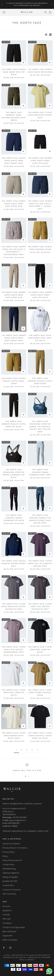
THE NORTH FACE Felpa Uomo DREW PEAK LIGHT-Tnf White (40, 338)
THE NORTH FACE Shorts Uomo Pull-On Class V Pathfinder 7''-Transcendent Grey (14, 251)
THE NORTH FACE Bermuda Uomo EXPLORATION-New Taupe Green (14, 116)
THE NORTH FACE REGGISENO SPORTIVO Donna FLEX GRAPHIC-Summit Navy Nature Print (40, 426)
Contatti (6, 914)
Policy (5, 856)
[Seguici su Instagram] (10, 947)
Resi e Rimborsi (9, 931)
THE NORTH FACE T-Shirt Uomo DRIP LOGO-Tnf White (14, 692)
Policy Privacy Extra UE (12, 860)
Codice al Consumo (12, 889)
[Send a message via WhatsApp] (49, 971)
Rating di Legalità (10, 877)
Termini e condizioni (11, 843)
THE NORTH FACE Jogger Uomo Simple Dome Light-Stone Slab (14, 295)
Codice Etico (8, 885)
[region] (27, 767)
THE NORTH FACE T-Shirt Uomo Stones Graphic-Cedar (40, 692)
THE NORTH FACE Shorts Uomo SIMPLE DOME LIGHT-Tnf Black (40, 160)
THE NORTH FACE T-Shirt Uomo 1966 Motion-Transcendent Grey (14, 649)
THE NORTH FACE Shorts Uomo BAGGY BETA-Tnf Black (14, 72)
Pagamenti (7, 935)
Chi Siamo (7, 923)
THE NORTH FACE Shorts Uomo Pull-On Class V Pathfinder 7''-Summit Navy (40, 205)
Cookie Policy (8, 864)
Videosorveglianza (11, 873)
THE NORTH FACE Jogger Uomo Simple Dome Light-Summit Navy (14, 338)
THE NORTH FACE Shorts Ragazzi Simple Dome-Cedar (14, 381)
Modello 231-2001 (10, 881)
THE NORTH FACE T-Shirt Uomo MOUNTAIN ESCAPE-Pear (40, 115)
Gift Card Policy (9, 894)
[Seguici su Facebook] (4, 947)
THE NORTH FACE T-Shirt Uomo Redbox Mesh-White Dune (14, 735)
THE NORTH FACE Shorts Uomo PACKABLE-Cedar (40, 248)
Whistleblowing (9, 868)
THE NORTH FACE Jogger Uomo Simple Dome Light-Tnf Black (40, 295)
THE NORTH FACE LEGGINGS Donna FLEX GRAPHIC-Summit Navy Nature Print (40, 519)
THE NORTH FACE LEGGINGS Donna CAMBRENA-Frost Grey (40, 472)
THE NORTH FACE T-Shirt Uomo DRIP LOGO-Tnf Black (40, 649)
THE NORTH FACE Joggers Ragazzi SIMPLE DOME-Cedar (40, 381)
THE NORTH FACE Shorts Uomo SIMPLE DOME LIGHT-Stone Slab (14, 203)
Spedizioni (7, 910)
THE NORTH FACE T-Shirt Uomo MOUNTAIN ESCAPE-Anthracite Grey (13, 606)
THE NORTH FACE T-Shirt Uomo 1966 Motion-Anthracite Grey (40, 606)
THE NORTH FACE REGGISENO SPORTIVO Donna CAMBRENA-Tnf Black (14, 473)
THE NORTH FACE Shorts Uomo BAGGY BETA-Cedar (40, 70)
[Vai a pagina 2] (37, 750)
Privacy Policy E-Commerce (15, 848)
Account (6, 906)
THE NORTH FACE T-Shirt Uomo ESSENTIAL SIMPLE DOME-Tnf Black (40, 735)
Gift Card (7, 919)
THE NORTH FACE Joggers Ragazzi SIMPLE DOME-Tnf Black (14, 424)
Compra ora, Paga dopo (14, 927)
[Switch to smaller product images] (50, 34)
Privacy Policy (9, 852)
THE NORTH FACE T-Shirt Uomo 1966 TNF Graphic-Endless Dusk (40, 563)
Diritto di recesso (10, 940)
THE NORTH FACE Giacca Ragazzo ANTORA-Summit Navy (14, 563)
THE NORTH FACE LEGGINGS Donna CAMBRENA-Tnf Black (13, 518)
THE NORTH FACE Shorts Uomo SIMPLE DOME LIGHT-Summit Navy (14, 160)
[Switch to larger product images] (46, 34)
